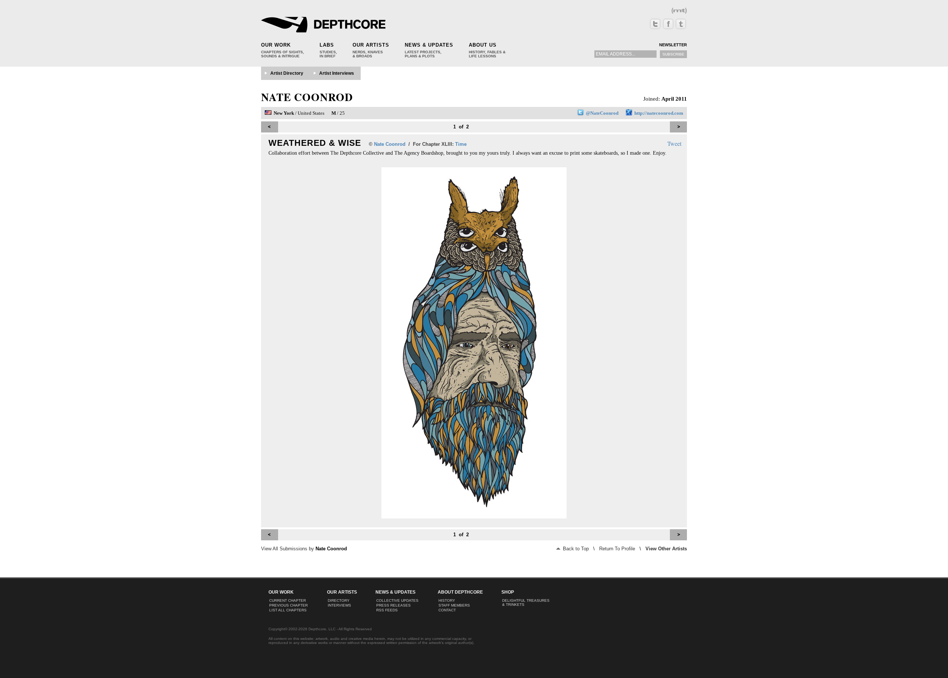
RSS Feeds (387, 610)
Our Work (276, 45)
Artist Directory (286, 73)
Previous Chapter (288, 605)
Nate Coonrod (307, 97)
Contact (447, 610)
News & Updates (429, 45)
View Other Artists (666, 548)
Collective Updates (397, 600)
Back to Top (575, 548)
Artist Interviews (336, 73)
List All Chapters (288, 610)
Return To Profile (617, 548)
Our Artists (371, 45)
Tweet (674, 143)
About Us (483, 45)
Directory (339, 600)
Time (461, 144)
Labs (327, 45)
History (446, 600)
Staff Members (454, 605)
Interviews (339, 605)
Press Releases (393, 605)
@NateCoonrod (602, 113)
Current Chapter (287, 600)
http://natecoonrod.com (658, 113)
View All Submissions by (304, 548)
